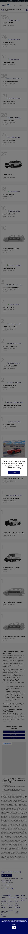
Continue (14, 472)
